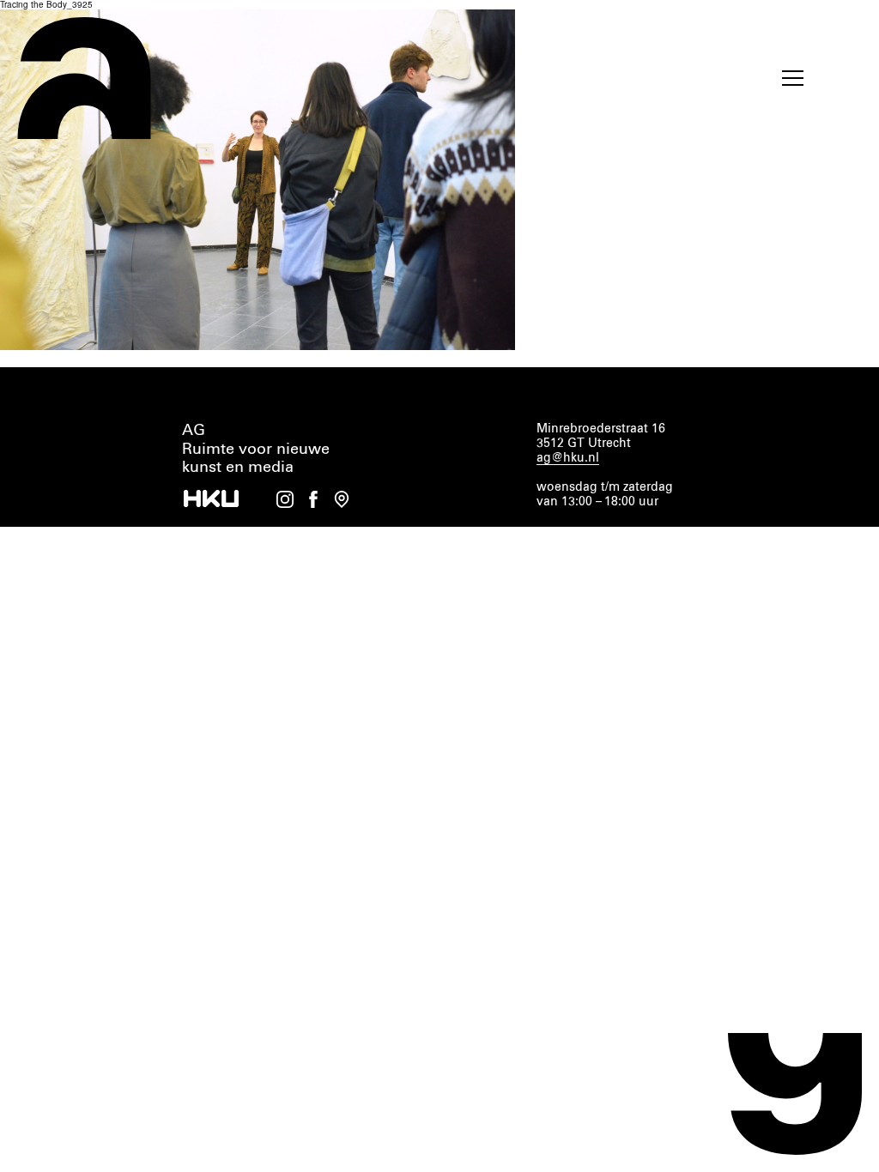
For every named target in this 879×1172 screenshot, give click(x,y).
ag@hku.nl (567, 458)
